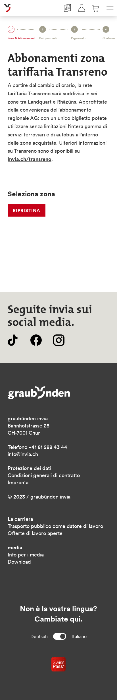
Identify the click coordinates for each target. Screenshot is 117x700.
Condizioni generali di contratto (44, 475)
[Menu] (110, 8)
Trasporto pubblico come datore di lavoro (55, 526)
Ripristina (26, 210)
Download (19, 561)
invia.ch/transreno (29, 159)
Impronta (18, 482)
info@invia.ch (23, 454)
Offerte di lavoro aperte (35, 533)
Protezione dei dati (29, 468)
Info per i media (26, 554)
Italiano (79, 636)
